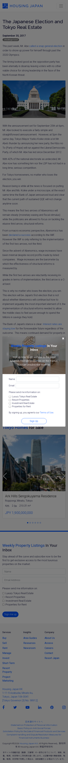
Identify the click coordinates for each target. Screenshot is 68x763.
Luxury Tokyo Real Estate (24, 396)
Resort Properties (20, 400)
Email (11, 385)
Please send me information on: (24, 392)
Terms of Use (46, 412)
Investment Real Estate (23, 403)
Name (12, 379)
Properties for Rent (21, 406)
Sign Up (34, 421)
